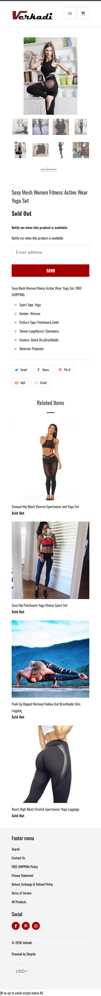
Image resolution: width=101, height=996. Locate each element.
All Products (19, 901)
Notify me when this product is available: (40, 227)
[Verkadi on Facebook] (16, 926)
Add (22, 382)
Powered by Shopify (24, 953)
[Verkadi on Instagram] (36, 926)
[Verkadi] (32, 16)
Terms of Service (21, 892)
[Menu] (70, 13)
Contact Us (18, 857)
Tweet (23, 369)
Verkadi (28, 942)
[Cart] (83, 13)
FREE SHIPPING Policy (25, 866)
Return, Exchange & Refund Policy (32, 884)
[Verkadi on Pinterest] (26, 926)
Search (16, 849)
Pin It (67, 369)
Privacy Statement (22, 875)
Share (45, 369)
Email (43, 382)
